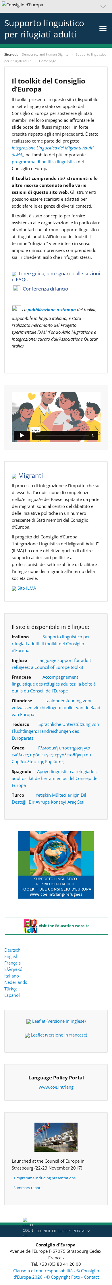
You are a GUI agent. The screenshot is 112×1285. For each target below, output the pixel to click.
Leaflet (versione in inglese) (59, 1021)
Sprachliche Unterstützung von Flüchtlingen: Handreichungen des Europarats (55, 731)
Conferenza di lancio (45, 288)
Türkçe (11, 989)
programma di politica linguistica (44, 161)
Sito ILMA (27, 588)
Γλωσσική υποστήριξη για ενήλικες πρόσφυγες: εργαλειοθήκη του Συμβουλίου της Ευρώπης (51, 754)
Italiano (11, 976)
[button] (56, 6)
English (11, 956)
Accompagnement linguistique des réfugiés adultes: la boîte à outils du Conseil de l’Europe (54, 684)
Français (12, 963)
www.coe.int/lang (56, 1087)
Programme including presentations (45, 1177)
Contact (91, 1277)
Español (12, 995)
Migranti (29, 475)
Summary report (27, 1187)
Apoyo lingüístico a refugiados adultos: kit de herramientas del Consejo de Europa (54, 778)
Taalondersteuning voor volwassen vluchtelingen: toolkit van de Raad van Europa (56, 707)
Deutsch (12, 950)
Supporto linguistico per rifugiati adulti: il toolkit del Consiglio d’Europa (51, 643)
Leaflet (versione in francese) (59, 1035)
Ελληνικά (13, 969)
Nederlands (15, 982)
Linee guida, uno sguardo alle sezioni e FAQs (56, 276)
